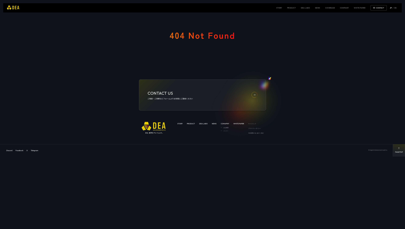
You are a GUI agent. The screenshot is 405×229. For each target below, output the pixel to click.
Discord (9, 150)
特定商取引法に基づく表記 (256, 133)
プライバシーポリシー (254, 128)
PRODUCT (291, 8)
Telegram (34, 150)
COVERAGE (330, 8)
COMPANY (344, 8)
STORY (279, 8)
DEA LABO (305, 8)
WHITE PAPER (360, 8)
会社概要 (225, 127)
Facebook (19, 150)
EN (395, 8)
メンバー (225, 131)
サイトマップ (252, 124)
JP (391, 8)
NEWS (317, 8)
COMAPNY (225, 124)
